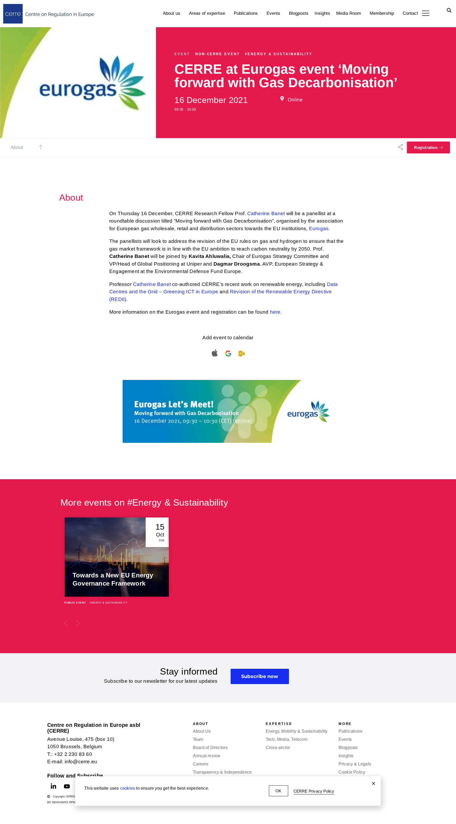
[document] (228, 412)
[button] (374, 783)
